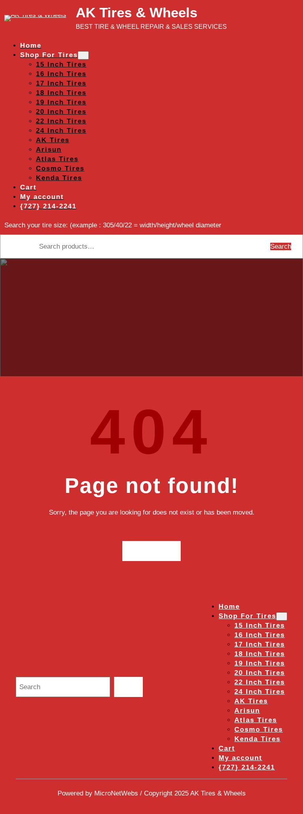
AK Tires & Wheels (136, 12)
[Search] (128, 687)
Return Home (151, 550)
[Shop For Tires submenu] (83, 55)
